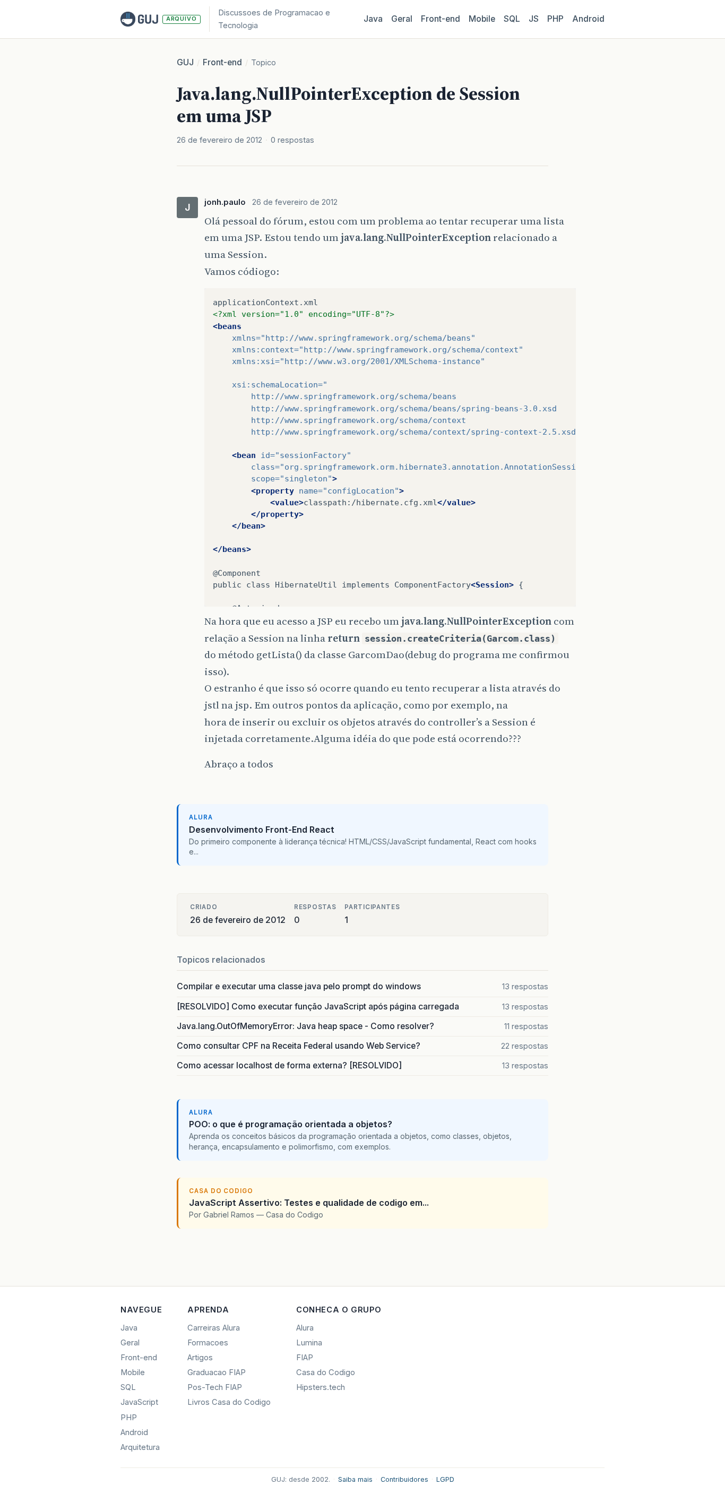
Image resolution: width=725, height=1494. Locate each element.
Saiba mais (355, 1479)
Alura (305, 1328)
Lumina (309, 1343)
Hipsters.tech (320, 1387)
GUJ (185, 62)
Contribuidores (404, 1479)
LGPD (445, 1479)
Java (373, 19)
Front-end (222, 62)
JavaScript (139, 1402)
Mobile (482, 19)
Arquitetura (140, 1447)
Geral (401, 19)
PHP (555, 19)
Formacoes (207, 1343)
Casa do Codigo (325, 1372)
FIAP (304, 1357)
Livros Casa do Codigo (229, 1402)
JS (534, 19)
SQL (512, 19)
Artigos (200, 1357)
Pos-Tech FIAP (214, 1387)
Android (588, 19)
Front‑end (440, 19)
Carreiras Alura (213, 1328)
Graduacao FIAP (216, 1372)
